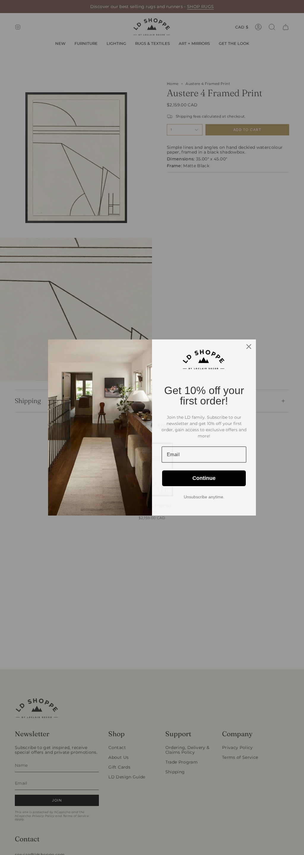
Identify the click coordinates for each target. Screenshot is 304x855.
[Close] (249, 346)
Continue (204, 478)
